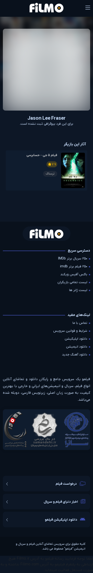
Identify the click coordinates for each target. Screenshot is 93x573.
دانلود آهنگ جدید (74, 354)
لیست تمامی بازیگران (72, 282)
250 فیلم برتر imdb (73, 266)
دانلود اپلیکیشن (76, 339)
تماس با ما (79, 323)
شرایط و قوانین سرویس (70, 331)
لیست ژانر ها (78, 290)
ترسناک (50, 174)
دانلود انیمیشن (76, 346)
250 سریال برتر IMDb (72, 258)
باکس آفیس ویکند (73, 274)
